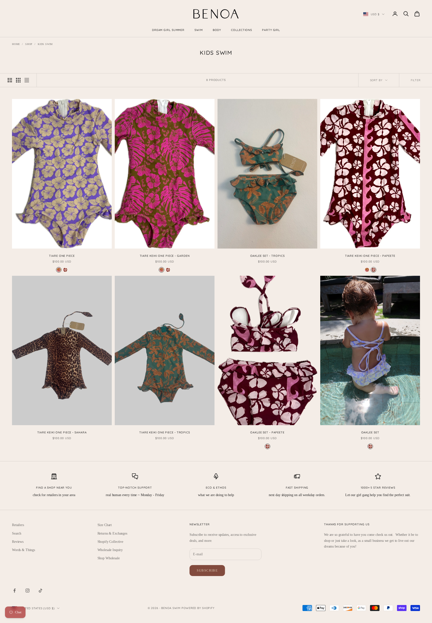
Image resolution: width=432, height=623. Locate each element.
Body (217, 30)
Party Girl (271, 30)
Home (16, 44)
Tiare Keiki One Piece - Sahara (62, 432)
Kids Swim (45, 44)
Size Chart (105, 525)
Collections (241, 30)
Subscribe (207, 570)
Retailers (18, 525)
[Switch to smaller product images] (18, 80)
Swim (198, 30)
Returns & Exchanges (112, 533)
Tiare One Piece (61, 256)
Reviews (18, 542)
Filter (415, 80)
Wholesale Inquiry (110, 550)
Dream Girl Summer (168, 30)
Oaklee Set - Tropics (267, 256)
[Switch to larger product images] (10, 80)
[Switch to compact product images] (26, 80)
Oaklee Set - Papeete (267, 432)
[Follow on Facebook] (14, 590)
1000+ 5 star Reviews (378, 487)
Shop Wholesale (109, 558)
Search (16, 533)
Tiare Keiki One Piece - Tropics (164, 432)
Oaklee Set (370, 432)
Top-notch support (135, 487)
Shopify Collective (110, 542)
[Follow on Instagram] (27, 590)
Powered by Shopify (198, 608)
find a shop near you (54, 487)
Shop (28, 44)
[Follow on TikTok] (40, 590)
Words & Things (23, 550)
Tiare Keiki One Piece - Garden (165, 256)
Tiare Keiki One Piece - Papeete (370, 256)
